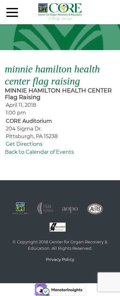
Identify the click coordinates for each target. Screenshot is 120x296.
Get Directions (24, 144)
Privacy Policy (60, 259)
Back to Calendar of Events (39, 152)
